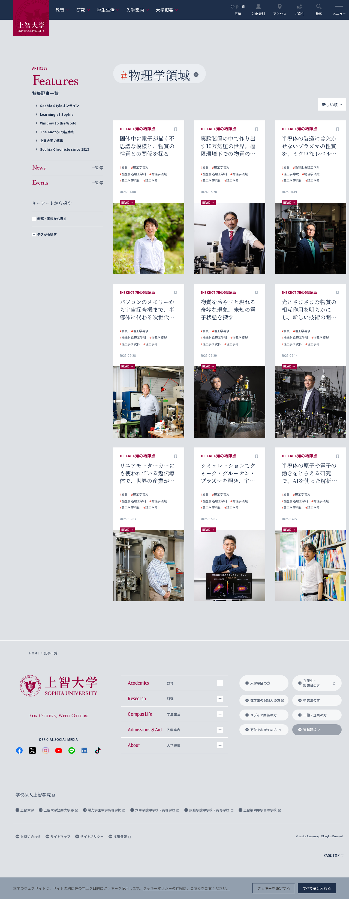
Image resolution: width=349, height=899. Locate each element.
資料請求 (310, 729)
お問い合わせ (30, 836)
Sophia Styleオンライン (59, 105)
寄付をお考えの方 (263, 729)
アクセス (279, 13)
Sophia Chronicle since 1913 (64, 149)
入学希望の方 (260, 683)
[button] (175, 129)
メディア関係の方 (263, 715)
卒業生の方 (311, 700)
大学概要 (167, 10)
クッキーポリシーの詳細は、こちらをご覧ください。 (186, 888)
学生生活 (108, 10)
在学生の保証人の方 (265, 700)
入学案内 (137, 10)
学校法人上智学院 (34, 794)
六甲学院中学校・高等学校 (155, 810)
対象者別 (258, 13)
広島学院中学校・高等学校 (209, 810)
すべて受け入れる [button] (317, 888)
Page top (331, 855)
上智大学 (27, 810)
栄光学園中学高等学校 (105, 810)
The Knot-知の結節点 (57, 131)
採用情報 (120, 836)
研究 (83, 10)
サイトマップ (60, 836)
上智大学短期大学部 (59, 810)
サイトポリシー (92, 836)
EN (243, 6)
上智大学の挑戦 (52, 140)
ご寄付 (299, 13)
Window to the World (58, 123)
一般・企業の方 (315, 715)
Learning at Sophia (57, 114)
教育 (63, 10)
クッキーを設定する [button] (273, 888)
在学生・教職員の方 (311, 683)
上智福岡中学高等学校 (260, 810)
